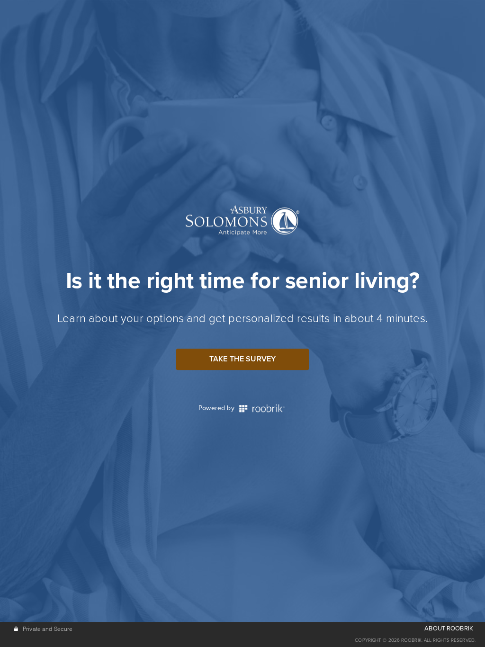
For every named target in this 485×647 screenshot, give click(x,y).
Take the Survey (242, 359)
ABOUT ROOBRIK (448, 628)
